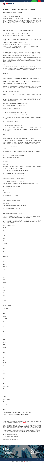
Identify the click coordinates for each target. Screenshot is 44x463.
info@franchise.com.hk (34, 451)
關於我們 (16, 449)
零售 (10, 1)
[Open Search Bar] (40, 4)
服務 (8, 1)
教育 (5, 1)
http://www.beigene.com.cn (25, 422)
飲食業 (24, 449)
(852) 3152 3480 (33, 449)
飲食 (3, 1)
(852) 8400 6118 (33, 450)
